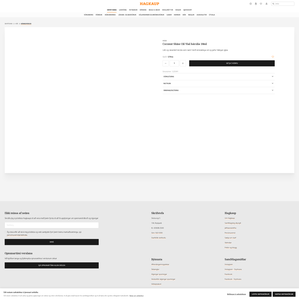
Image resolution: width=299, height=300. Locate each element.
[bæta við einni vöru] (183, 63)
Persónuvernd (230, 233)
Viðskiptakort (156, 284)
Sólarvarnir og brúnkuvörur (151, 15)
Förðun (99, 15)
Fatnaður (133, 10)
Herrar (177, 15)
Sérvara (143, 10)
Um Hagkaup (230, 218)
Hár (184, 15)
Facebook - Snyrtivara (233, 279)
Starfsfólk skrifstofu (158, 238)
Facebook (228, 274)
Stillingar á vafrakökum (236, 294)
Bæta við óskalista (273, 57)
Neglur (191, 15)
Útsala (212, 15)
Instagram (229, 264)
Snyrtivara (112, 10)
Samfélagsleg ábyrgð (233, 223)
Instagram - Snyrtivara (233, 269)
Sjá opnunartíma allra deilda (51, 265)
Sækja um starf (230, 238)
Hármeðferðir (26, 24)
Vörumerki (88, 15)
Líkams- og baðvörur (127, 15)
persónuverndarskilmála (17, 235)
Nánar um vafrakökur (136, 296)
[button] (219, 76)
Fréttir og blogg (231, 247)
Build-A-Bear (154, 10)
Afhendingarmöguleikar (160, 264)
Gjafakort (187, 10)
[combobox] (282, 4)
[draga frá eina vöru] (166, 63)
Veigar (178, 10)
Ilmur (169, 15)
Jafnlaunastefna (230, 228)
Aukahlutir (202, 15)
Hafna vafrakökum (284, 294)
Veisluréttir (167, 10)
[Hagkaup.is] (149, 3)
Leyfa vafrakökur (260, 294)
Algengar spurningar (159, 274)
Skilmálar (228, 243)
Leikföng (123, 10)
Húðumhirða (110, 15)
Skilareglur (155, 269)
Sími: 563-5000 (156, 233)
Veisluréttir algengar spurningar (163, 279)
